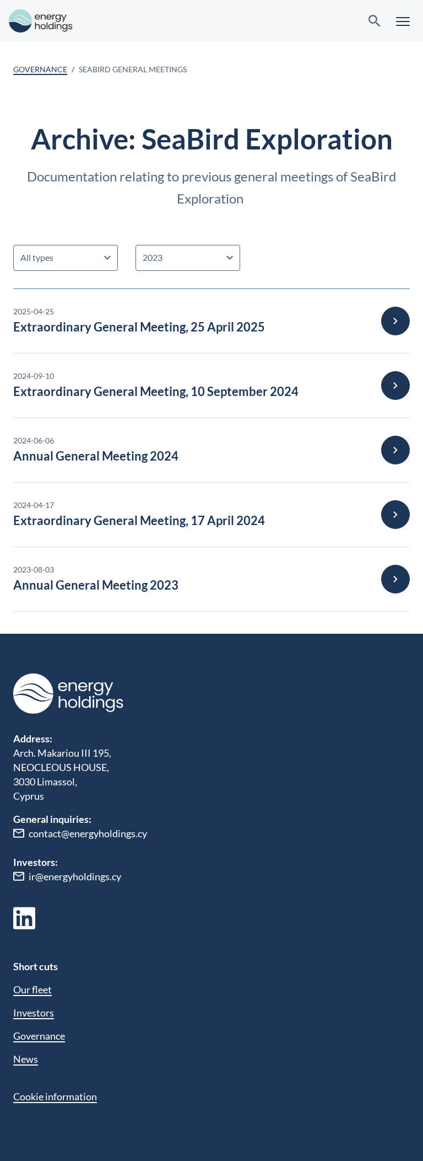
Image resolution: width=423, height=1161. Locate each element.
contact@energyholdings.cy (88, 833)
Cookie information (55, 1096)
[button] (403, 21)
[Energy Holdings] (41, 21)
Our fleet (32, 989)
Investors (33, 1013)
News (25, 1059)
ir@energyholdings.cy (75, 876)
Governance (40, 69)
